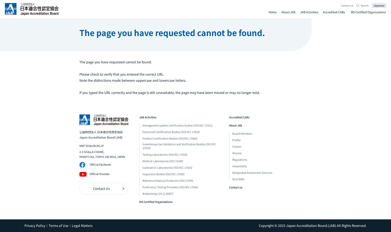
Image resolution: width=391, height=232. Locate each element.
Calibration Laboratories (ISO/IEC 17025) (167, 167)
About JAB (288, 12)
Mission (237, 153)
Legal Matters (82, 225)
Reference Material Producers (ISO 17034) (168, 181)
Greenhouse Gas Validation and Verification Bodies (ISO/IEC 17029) (179, 146)
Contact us (347, 5)
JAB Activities (309, 12)
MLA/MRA (238, 179)
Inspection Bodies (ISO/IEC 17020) (164, 174)
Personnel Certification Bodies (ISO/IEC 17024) (171, 132)
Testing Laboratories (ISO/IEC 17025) (165, 154)
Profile (236, 140)
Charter (237, 146)
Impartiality (239, 166)
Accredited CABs (334, 12)
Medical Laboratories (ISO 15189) (163, 161)
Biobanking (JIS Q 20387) (158, 194)
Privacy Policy (34, 225)
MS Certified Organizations (368, 12)
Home (273, 12)
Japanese (378, 5)
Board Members (242, 133)
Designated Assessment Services (252, 173)
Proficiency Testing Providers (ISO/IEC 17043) (170, 187)
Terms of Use (58, 225)
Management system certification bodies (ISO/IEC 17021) (177, 125)
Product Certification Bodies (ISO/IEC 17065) (170, 138)
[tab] (272, 12)
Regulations (239, 160)
